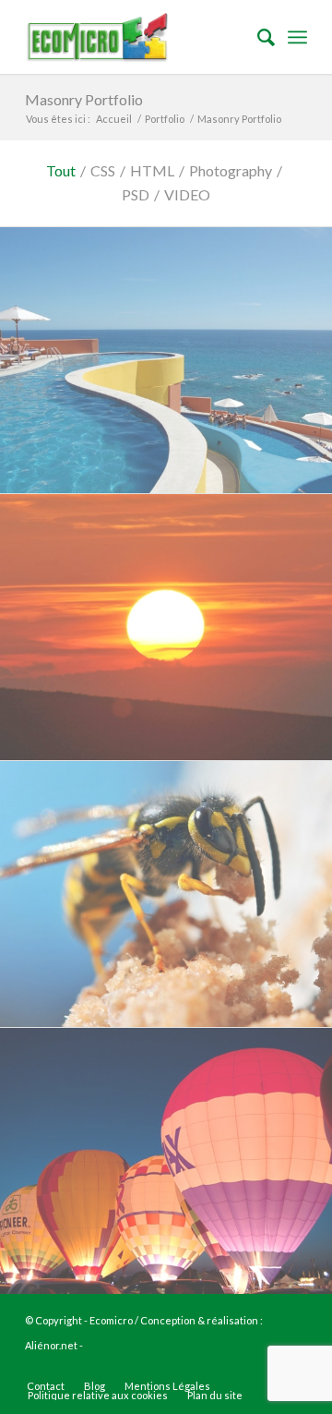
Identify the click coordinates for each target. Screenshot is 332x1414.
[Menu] (297, 37)
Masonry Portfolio (84, 99)
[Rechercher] (257, 37)
